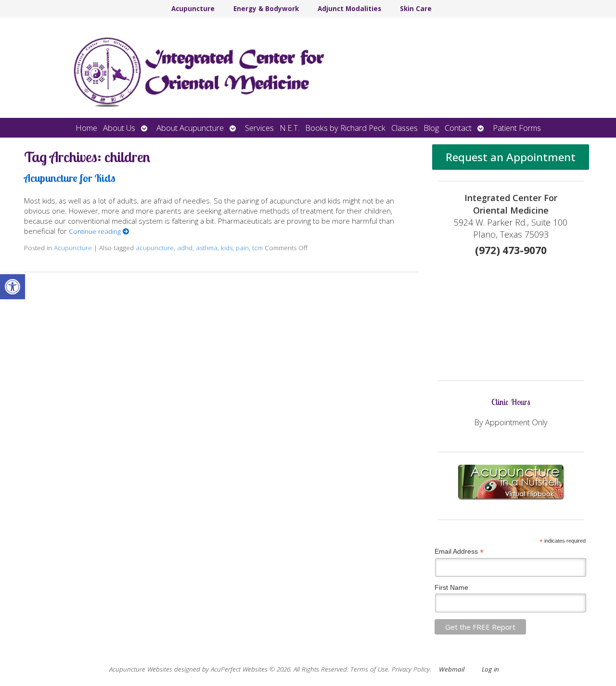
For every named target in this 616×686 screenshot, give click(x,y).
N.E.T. (289, 127)
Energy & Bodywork (266, 8)
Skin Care (416, 8)
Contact (458, 127)
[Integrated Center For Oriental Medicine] (308, 68)
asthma (207, 247)
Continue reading (96, 231)
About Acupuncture (190, 127)
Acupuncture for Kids (70, 178)
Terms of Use (369, 669)
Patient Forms (517, 127)
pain (242, 247)
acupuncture (155, 247)
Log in (490, 669)
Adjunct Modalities (349, 8)
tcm (257, 247)
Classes (404, 127)
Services (259, 127)
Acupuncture (193, 8)
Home (86, 127)
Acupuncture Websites (140, 669)
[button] (12, 286)
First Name (451, 587)
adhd (184, 247)
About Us (119, 127)
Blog (431, 127)
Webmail (451, 669)
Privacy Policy (411, 669)
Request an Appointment (511, 157)
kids (226, 247)
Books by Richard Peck (345, 127)
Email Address (459, 551)
